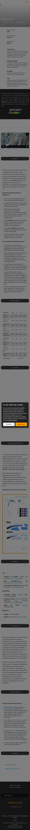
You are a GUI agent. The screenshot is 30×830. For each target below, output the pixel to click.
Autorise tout (21, 424)
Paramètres (8, 424)
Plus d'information (12, 420)
